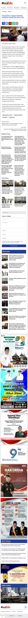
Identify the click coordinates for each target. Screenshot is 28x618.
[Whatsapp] (13, 23)
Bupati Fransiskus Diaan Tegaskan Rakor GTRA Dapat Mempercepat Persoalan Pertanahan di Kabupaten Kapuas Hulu (20, 150)
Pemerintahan (19, 19)
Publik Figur (4, 20)
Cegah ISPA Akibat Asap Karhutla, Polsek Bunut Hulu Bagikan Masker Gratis (17, 310)
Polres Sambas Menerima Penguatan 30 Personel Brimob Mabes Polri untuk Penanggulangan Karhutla (13, 554)
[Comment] (16, 23)
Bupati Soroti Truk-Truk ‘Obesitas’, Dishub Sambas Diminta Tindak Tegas (12, 123)
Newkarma (11, 615)
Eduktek (10, 19)
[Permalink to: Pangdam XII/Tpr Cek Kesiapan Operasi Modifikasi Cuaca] (7, 200)
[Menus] (25, 3)
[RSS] (25, 607)
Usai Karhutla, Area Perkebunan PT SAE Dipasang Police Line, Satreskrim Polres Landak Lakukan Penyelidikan (13, 549)
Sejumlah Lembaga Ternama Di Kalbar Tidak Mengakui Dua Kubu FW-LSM (15, 129)
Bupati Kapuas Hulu (7, 115)
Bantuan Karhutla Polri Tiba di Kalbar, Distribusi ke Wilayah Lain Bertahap (17, 295)
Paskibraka (11, 117)
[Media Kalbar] (7, 3)
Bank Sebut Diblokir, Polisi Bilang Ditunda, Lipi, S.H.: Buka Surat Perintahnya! (17, 318)
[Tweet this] (6, 23)
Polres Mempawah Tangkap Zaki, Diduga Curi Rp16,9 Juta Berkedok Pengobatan (17, 302)
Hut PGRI (5, 117)
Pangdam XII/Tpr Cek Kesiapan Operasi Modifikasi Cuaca (7, 206)
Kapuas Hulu (14, 19)
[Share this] (3, 23)
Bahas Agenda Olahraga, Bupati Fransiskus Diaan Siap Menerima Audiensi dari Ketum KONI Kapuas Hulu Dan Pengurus (20, 158)
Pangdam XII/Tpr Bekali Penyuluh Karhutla (10, 561)
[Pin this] (10, 23)
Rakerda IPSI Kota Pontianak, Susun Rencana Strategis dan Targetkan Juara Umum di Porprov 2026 (7, 190)
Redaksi (14, 611)
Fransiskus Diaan (18, 115)
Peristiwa (23, 19)
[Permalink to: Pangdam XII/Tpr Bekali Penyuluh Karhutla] (20, 200)
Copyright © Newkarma (6, 611)
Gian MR (20, 615)
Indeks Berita (20, 611)
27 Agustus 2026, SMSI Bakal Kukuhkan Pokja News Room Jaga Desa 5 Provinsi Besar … (12, 597)
